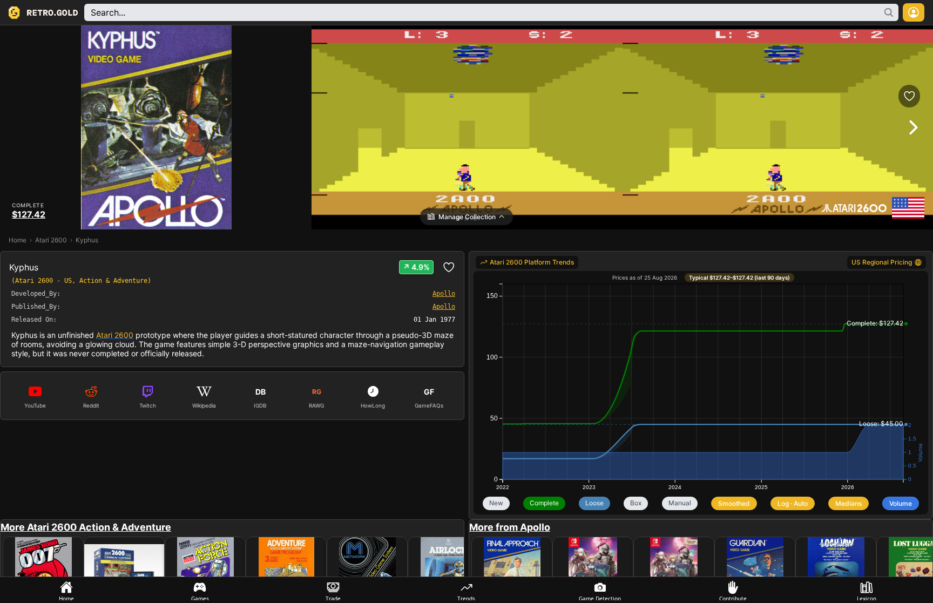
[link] (527, 262)
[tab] (66, 590)
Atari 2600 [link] (51, 240)
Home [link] (17, 240)
